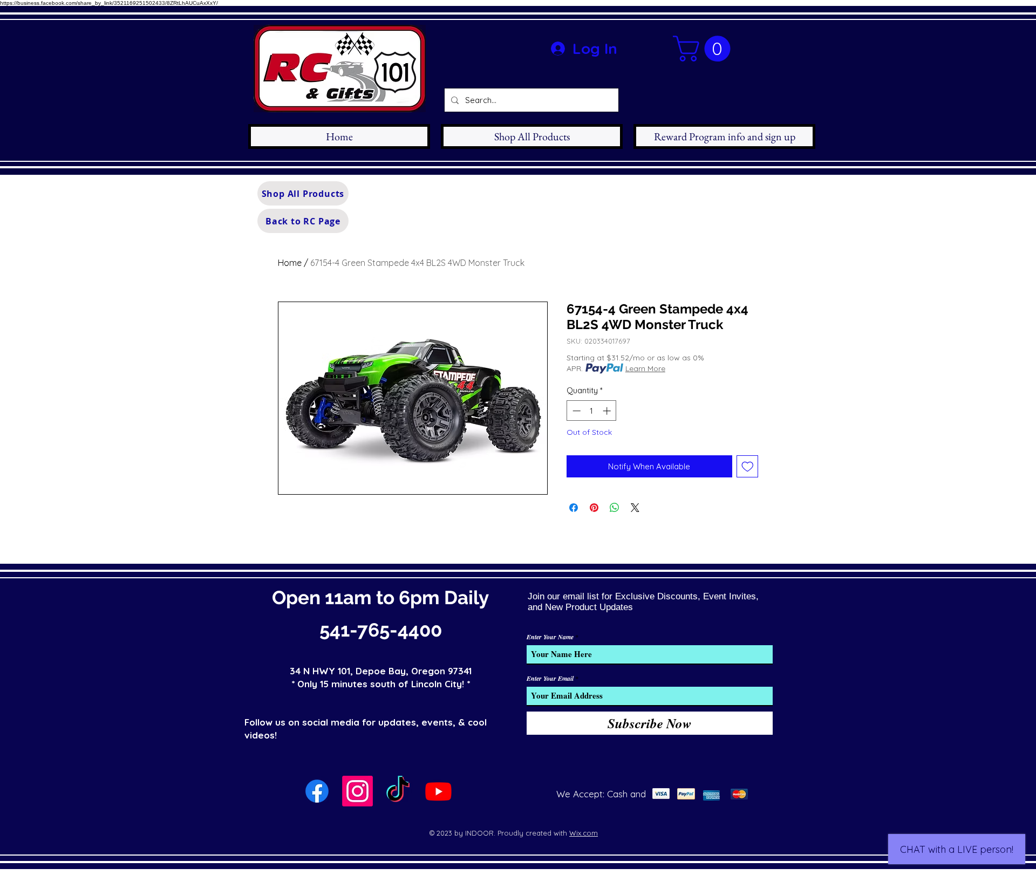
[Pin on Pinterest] (594, 507)
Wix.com (583, 833)
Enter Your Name (550, 637)
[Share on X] (635, 507)
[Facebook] (317, 791)
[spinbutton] (592, 411)
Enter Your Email (550, 678)
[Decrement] (575, 411)
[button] (705, 48)
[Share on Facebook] (573, 507)
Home (290, 262)
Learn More (645, 368)
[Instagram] (357, 791)
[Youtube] (438, 791)
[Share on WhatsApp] (614, 507)
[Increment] (608, 411)
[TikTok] (398, 791)
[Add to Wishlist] (748, 466)
